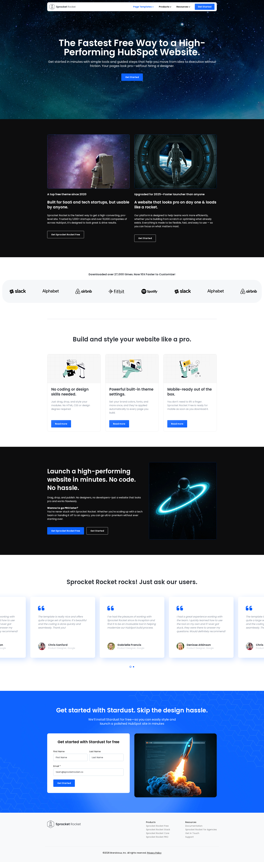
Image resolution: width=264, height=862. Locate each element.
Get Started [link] (204, 6)
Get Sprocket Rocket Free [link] (65, 234)
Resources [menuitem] (190, 822)
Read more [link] (61, 423)
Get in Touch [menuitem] (192, 833)
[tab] (130, 666)
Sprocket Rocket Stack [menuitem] (158, 829)
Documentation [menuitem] (193, 825)
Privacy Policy (154, 852)
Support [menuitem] (189, 836)
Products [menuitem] (151, 822)
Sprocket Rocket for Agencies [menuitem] (201, 829)
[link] (63, 6)
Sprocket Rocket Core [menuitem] (157, 833)
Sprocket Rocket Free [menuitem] (157, 825)
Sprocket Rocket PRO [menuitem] (157, 836)
